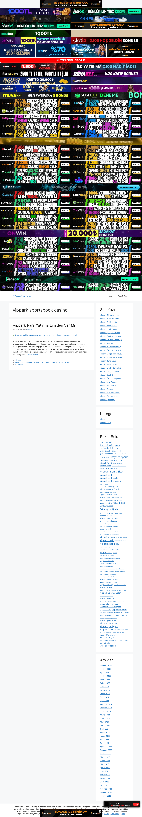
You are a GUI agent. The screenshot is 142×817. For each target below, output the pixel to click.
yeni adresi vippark (107, 643)
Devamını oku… (33, 355)
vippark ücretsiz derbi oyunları (108, 632)
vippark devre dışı (117, 497)
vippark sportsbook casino (59, 362)
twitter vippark (116, 460)
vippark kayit (107, 540)
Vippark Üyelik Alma (108, 329)
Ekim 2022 (104, 782)
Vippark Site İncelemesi (110, 393)
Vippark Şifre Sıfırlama (107, 635)
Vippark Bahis (105, 466)
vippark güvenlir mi (106, 529)
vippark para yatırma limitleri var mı (37, 362)
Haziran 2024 (105, 711)
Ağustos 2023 (106, 747)
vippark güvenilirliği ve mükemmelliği (110, 526)
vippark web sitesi (121, 612)
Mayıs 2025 (105, 680)
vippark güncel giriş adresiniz (108, 524)
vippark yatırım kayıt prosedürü (108, 618)
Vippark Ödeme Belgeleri (110, 378)
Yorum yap (19, 364)
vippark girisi (119, 503)
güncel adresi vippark (120, 454)
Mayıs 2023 (105, 757)
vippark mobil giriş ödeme (107, 555)
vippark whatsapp (122, 615)
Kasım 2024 (105, 694)
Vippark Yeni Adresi (108, 623)
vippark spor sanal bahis (106, 596)
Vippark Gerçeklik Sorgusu (111, 354)
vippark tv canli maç (109, 604)
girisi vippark (105, 451)
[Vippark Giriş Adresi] (22, 296)
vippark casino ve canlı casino (108, 492)
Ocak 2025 (104, 687)
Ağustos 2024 (106, 704)
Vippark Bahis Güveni (109, 364)
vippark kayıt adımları (120, 540)
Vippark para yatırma (117, 571)
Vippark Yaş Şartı (107, 343)
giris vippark (116, 451)
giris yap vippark (106, 454)
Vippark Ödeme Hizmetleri (111, 350)
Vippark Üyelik (107, 629)
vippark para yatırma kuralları (108, 574)
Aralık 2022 (105, 775)
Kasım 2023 (105, 736)
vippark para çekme (108, 579)
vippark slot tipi (121, 590)
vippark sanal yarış (106, 585)
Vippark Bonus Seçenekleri (111, 357)
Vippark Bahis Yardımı (109, 322)
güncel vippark (105, 457)
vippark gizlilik (118, 513)
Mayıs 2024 (105, 715)
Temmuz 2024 (106, 708)
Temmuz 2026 (106, 665)
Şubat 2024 (105, 725)
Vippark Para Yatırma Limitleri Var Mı (44, 325)
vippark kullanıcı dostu (106, 547)
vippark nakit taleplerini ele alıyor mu (110, 558)
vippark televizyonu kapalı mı (108, 601)
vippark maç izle (108, 552)
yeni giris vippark (108, 646)
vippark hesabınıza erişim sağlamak (109, 534)
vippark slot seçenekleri (108, 590)
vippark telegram (107, 598)
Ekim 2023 (104, 739)
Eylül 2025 (104, 672)
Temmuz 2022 (106, 792)
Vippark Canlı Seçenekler (110, 336)
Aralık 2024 (105, 690)
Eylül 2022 (104, 785)
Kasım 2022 (105, 778)
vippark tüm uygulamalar (106, 612)
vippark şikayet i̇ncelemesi (107, 640)
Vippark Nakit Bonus (108, 326)
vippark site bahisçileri (120, 585)
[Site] (35, 103)
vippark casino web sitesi (108, 495)
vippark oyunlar (120, 569)
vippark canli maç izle (110, 481)
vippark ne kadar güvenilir (107, 566)
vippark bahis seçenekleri (108, 468)
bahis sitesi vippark (110, 445)
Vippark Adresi (106, 463)
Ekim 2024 (104, 697)
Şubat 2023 (105, 768)
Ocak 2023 (104, 771)
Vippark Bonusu (106, 389)
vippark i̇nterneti (122, 537)
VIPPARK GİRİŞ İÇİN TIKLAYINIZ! (71, 60)
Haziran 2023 (105, 754)
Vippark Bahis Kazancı (109, 319)
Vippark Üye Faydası (108, 382)
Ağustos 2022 (106, 789)
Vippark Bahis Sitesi (112, 471)
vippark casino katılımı (106, 484)
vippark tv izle (105, 610)
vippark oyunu (104, 571)
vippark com (19, 362)
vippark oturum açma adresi (107, 569)
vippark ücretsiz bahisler (121, 629)
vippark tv (121, 601)
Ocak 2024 (104, 729)
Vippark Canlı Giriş (107, 375)
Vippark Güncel (106, 515)
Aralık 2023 (105, 732)
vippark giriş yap (106, 513)
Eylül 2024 (104, 701)
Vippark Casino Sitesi (109, 489)
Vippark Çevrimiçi (107, 400)
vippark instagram (108, 537)
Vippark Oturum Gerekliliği (111, 340)
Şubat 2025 (105, 683)
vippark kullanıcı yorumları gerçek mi (110, 549)
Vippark (110, 296)
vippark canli (106, 475)
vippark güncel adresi (108, 521)
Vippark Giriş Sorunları (109, 371)
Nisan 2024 (105, 718)
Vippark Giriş (122, 296)
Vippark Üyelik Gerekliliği (110, 368)
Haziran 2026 (105, 669)
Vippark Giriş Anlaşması (110, 315)
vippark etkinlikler (106, 503)
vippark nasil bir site (107, 561)
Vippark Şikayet (107, 637)
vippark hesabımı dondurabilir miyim (109, 532)
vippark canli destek (109, 478)
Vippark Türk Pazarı (108, 361)
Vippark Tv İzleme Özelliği (110, 347)
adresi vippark (106, 442)
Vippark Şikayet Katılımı (110, 333)
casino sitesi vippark (109, 448)
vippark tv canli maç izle (110, 607)
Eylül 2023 (104, 743)
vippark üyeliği (121, 632)
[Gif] (71, 141)
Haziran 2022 (105, 796)
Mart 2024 (104, 722)
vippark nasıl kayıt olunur (108, 563)
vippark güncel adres (109, 518)
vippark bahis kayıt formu (119, 466)
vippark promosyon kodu (108, 582)
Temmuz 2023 (106, 750)
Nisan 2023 (105, 761)
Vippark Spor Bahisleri (110, 593)
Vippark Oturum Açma (109, 396)
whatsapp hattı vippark (121, 640)
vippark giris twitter (106, 506)
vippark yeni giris (109, 626)
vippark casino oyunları (109, 486)
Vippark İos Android (108, 386)
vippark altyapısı (117, 463)
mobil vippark (104, 460)
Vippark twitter (119, 609)
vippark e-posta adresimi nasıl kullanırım (111, 500)
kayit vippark (119, 457)
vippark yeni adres (108, 620)
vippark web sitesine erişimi (107, 615)
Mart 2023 (104, 764)
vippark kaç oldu (109, 543)
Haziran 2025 (105, 676)
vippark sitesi (106, 587)
